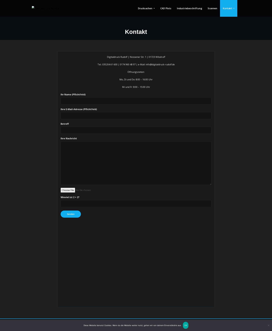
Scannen (212, 8)
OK (185, 325)
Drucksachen (145, 8)
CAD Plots (165, 8)
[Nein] (268, 325)
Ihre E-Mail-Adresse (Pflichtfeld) (79, 109)
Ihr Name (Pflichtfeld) (73, 94)
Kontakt (228, 8)
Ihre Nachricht (69, 138)
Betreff (65, 123)
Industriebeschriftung (189, 8)
